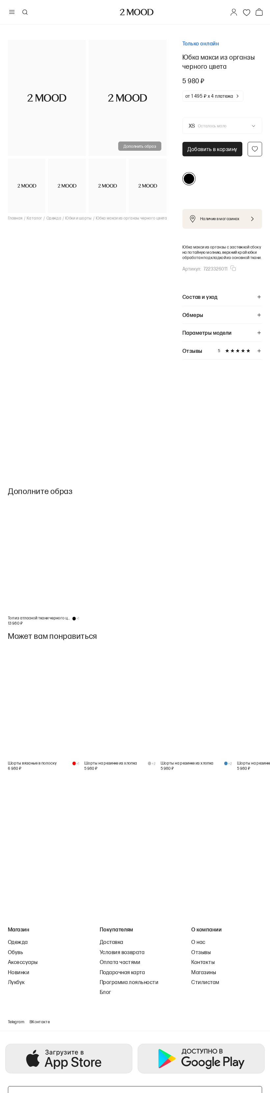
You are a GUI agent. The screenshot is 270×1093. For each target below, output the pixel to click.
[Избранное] (247, 12)
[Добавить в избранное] (255, 149)
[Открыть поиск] (25, 12)
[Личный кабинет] (234, 12)
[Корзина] (260, 12)
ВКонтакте (40, 1022)
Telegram (16, 1022)
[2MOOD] (136, 12)
